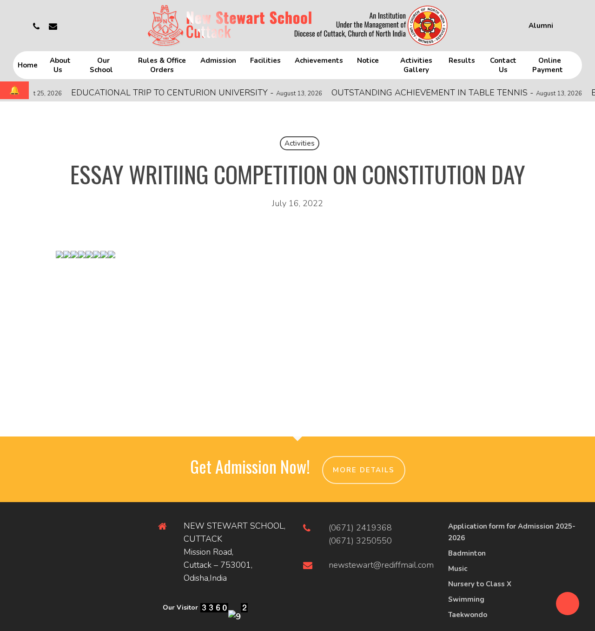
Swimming (466, 599)
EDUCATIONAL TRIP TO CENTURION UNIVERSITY (187, 92)
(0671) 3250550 (360, 540)
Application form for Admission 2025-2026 (511, 532)
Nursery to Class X (479, 584)
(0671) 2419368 (360, 527)
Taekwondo (467, 614)
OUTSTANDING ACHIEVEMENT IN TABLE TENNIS (448, 92)
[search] (576, 26)
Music (457, 568)
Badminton (467, 553)
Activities (299, 143)
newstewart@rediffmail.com (381, 565)
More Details (364, 470)
